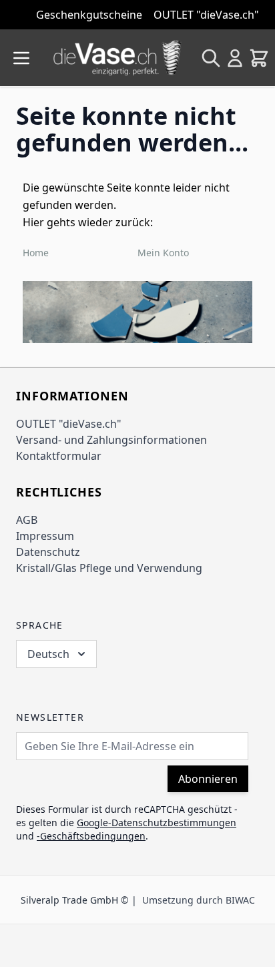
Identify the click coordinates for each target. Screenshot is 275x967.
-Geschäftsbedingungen (91, 836)
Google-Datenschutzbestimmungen (156, 822)
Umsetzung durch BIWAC (198, 900)
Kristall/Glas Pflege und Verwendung (109, 568)
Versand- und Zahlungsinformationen (111, 439)
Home (36, 252)
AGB (26, 520)
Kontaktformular (58, 455)
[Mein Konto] (235, 58)
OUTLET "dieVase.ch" (68, 423)
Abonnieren (208, 778)
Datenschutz (48, 552)
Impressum (45, 536)
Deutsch (48, 654)
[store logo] (117, 57)
